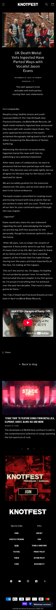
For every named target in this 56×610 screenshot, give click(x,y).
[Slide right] (34, 449)
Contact (39, 533)
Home (17, 533)
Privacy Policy (39, 552)
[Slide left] (22, 449)
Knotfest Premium (16, 539)
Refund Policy (39, 558)
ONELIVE (39, 609)
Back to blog (29, 364)
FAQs (39, 539)
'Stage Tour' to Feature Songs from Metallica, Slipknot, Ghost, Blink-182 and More (30, 420)
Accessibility (39, 564)
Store (16, 564)
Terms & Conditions (39, 545)
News (17, 545)
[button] (3, 4)
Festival (16, 552)
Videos (16, 558)
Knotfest (22, 609)
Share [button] (8, 352)
